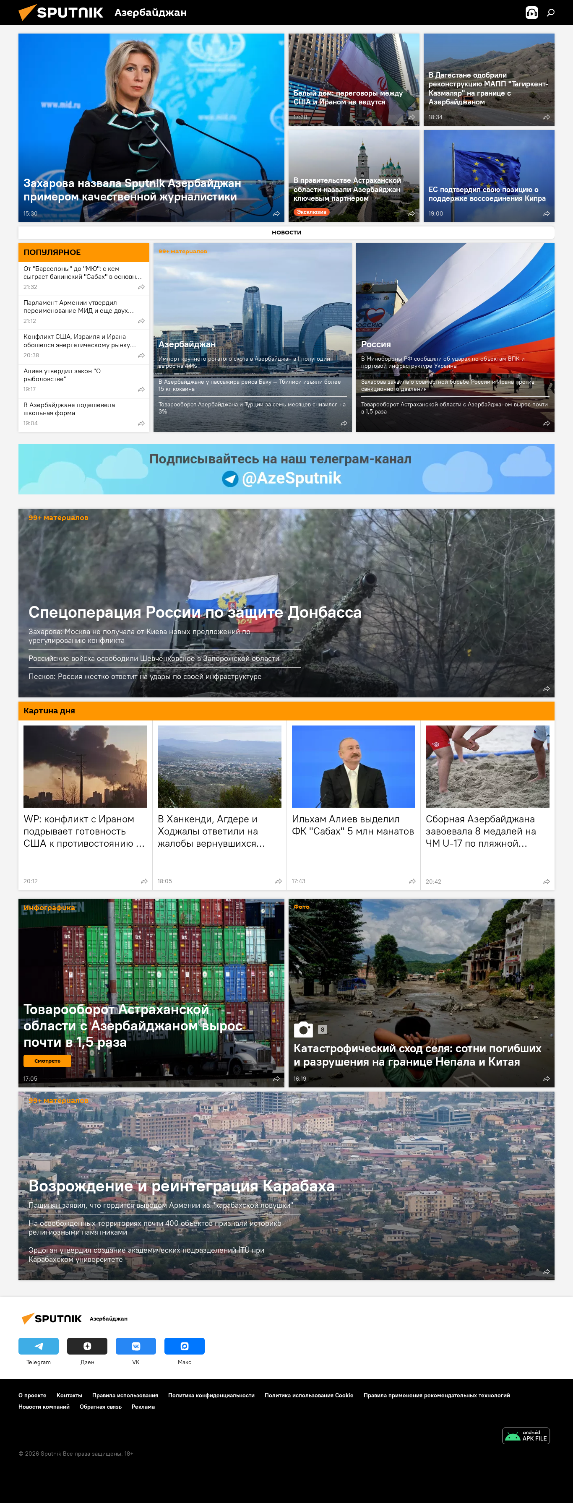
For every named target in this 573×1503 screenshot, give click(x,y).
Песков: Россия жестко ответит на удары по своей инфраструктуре (145, 676)
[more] (276, 213)
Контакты (69, 1395)
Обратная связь (101, 1406)
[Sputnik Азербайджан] (64, 23)
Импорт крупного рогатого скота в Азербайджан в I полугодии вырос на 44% (244, 362)
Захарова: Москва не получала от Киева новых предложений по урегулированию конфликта (139, 636)
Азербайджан (187, 344)
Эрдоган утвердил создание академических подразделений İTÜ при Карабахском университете (146, 1254)
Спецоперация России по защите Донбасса (195, 611)
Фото (302, 907)
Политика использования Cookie (309, 1395)
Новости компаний (44, 1406)
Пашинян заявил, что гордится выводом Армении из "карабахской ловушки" (161, 1205)
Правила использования (125, 1395)
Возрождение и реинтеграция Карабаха (182, 1185)
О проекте (32, 1395)
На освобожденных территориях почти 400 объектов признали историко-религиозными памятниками (156, 1227)
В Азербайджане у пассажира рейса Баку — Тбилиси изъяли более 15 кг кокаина (250, 385)
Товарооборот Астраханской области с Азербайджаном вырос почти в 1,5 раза (454, 407)
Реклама (143, 1406)
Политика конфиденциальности (211, 1395)
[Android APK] (526, 1437)
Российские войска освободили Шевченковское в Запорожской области (154, 658)
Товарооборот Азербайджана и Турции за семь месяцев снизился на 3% (252, 407)
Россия (376, 344)
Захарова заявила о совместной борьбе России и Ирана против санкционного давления (447, 385)
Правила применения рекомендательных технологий (437, 1395)
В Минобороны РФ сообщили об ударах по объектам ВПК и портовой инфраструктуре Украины (443, 362)
